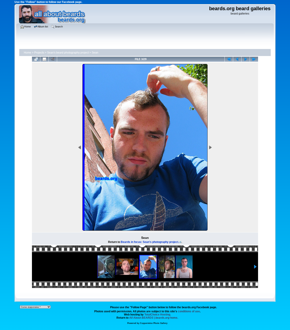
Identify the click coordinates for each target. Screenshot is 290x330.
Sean (95, 52)
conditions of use (189, 311)
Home (27, 52)
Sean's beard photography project (68, 52)
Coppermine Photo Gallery (153, 323)
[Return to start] (229, 59)
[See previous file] (237, 59)
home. (153, 317)
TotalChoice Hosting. (157, 314)
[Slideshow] (53, 59)
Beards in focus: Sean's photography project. (150, 242)
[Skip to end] (254, 59)
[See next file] (246, 59)
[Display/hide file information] (44, 59)
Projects (39, 52)
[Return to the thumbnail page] (36, 59)
